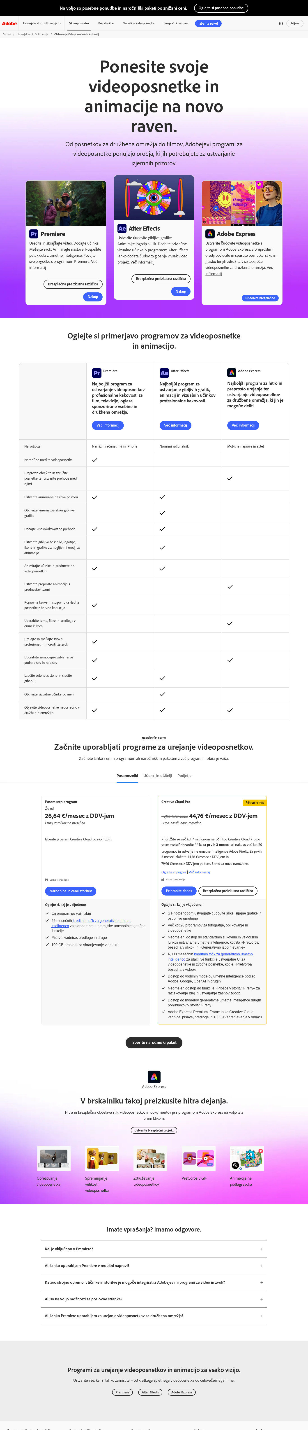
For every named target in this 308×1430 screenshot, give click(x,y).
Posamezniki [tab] (127, 775)
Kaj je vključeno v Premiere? (69, 1248)
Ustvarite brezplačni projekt (154, 1130)
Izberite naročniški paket (154, 1042)
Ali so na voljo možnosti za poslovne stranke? (83, 1299)
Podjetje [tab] (184, 775)
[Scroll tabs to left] (3, 776)
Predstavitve (106, 23)
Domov (7, 34)
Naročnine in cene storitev (71, 891)
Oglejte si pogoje (173, 872)
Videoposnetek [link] (79, 23)
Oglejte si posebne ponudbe (221, 8)
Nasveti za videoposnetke (138, 23)
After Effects (150, 1392)
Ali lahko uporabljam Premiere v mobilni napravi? (87, 1265)
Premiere (122, 1392)
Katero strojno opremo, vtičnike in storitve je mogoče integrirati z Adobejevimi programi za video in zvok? (135, 1282)
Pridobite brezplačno (260, 298)
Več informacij (142, 262)
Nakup (93, 296)
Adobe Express (181, 1392)
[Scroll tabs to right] (304, 776)
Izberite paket (208, 23)
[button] (281, 23)
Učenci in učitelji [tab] (157, 775)
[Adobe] (9, 23)
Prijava (294, 23)
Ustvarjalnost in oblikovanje (40, 23)
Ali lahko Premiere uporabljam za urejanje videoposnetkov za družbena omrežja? (114, 1315)
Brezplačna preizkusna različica (73, 284)
